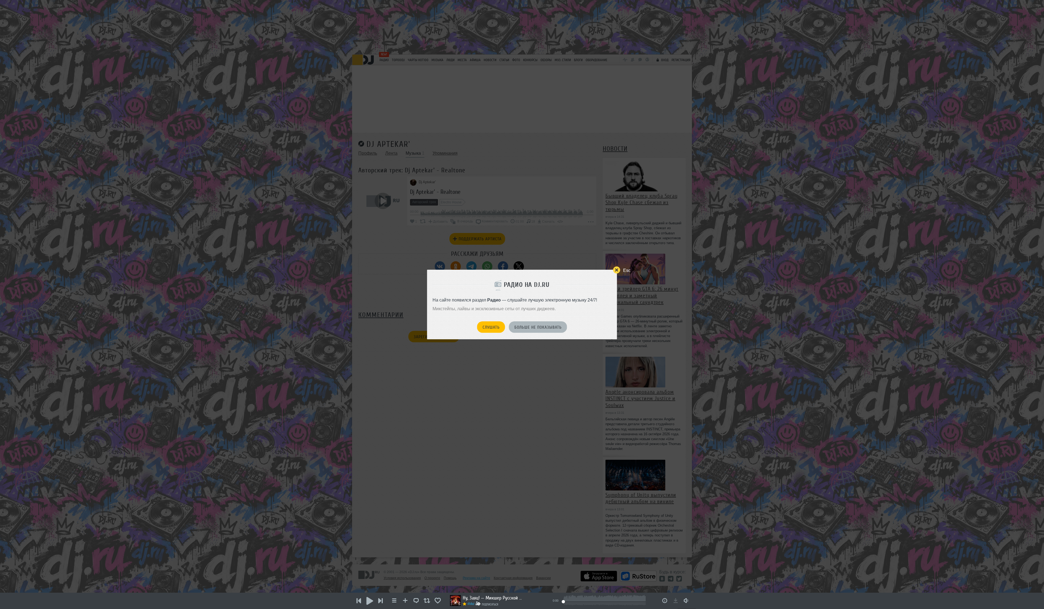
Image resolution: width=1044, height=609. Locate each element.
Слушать (491, 327)
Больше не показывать (538, 327)
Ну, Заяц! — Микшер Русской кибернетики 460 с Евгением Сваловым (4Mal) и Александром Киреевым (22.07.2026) (493, 598)
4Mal (470, 604)
